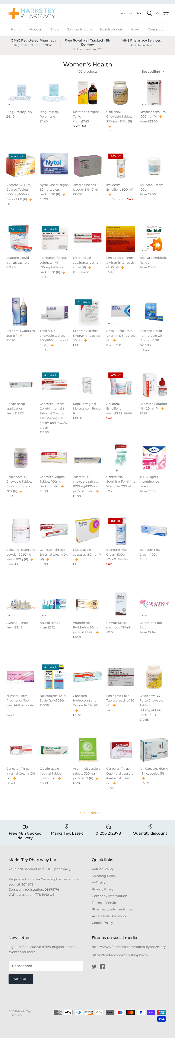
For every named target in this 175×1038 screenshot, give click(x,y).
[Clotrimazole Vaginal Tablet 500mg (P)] (54, 749)
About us (35, 29)
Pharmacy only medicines (112, 909)
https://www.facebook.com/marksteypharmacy (129, 947)
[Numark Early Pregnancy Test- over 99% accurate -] (20, 676)
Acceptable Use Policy (109, 916)
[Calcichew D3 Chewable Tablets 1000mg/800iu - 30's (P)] (20, 457)
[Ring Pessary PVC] (20, 92)
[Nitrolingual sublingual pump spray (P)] (87, 238)
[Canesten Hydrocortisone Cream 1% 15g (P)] (87, 676)
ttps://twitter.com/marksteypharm (121, 955)
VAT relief (99, 882)
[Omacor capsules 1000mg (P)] (154, 92)
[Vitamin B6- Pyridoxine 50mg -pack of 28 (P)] (87, 603)
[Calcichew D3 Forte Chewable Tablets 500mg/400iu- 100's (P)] (154, 676)
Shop (54, 29)
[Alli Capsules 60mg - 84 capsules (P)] (154, 749)
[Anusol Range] (54, 603)
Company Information (109, 896)
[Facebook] (102, 966)
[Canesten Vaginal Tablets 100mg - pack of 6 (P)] (54, 457)
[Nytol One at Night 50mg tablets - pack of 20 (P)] (54, 165)
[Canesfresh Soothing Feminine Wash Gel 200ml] (120, 457)
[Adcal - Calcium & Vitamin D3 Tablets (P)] (120, 311)
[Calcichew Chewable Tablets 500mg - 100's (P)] (120, 92)
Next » (95, 813)
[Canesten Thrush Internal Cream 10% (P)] (20, 749)
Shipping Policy (104, 876)
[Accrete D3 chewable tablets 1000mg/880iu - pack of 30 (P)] (87, 457)
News (135, 29)
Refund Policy (103, 869)
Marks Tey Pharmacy (20, 1013)
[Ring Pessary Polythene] (54, 92)
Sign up (20, 978)
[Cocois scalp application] (20, 384)
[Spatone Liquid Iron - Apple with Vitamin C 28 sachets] (154, 311)
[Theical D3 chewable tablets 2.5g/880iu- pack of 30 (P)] (54, 311)
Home (15, 29)
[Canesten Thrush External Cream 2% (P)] (54, 530)
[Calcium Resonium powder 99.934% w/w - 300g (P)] (20, 530)
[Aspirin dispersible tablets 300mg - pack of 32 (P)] (87, 749)
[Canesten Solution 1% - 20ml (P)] (154, 384)
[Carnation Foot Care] (154, 603)
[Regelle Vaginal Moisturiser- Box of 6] (87, 384)
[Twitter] (94, 966)
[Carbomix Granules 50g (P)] (20, 311)
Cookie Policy (102, 923)
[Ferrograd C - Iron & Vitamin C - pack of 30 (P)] (120, 238)
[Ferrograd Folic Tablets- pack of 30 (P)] (120, 676)
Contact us (156, 29)
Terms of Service (105, 903)
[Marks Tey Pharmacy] (30, 13)
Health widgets (111, 29)
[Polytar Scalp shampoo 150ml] (120, 603)
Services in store (79, 29)
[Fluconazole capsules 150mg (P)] (87, 530)
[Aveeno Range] (20, 603)
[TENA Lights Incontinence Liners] (154, 457)
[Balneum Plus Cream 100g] (154, 530)
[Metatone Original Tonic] (87, 92)
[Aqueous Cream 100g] (154, 165)
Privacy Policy (103, 889)
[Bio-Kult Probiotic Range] (154, 238)
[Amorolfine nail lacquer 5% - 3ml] (87, 165)
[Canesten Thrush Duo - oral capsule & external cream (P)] (120, 749)
